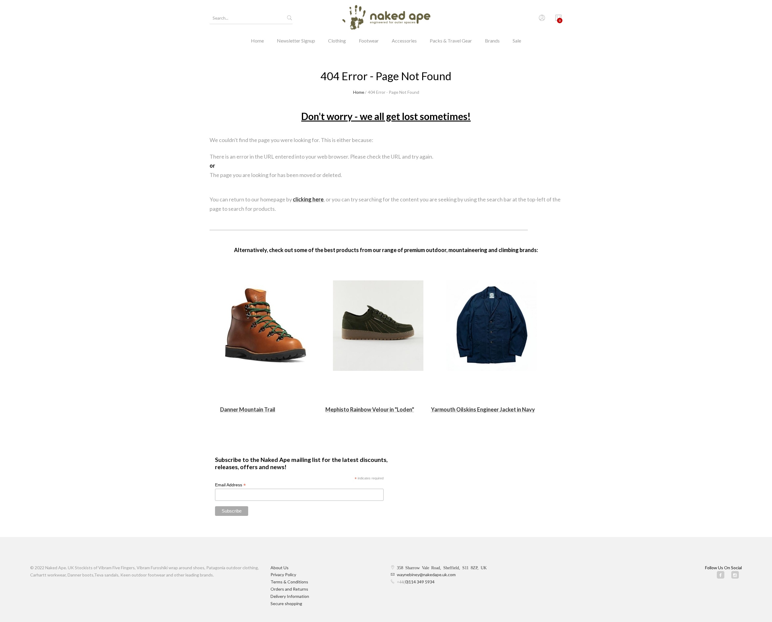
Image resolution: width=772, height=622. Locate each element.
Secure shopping (286, 603)
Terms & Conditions (289, 581)
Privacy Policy (283, 574)
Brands (492, 40)
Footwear (369, 40)
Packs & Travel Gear (451, 40)
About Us (280, 567)
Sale (517, 40)
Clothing (337, 40)
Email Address (230, 485)
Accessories (404, 40)
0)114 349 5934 (420, 581)
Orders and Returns (289, 589)
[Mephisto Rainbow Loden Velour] (378, 325)
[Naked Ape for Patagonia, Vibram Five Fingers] (386, 18)
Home (257, 40)
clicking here (308, 199)
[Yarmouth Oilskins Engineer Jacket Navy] (491, 325)
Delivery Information (290, 596)
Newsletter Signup (296, 40)
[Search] (289, 18)
